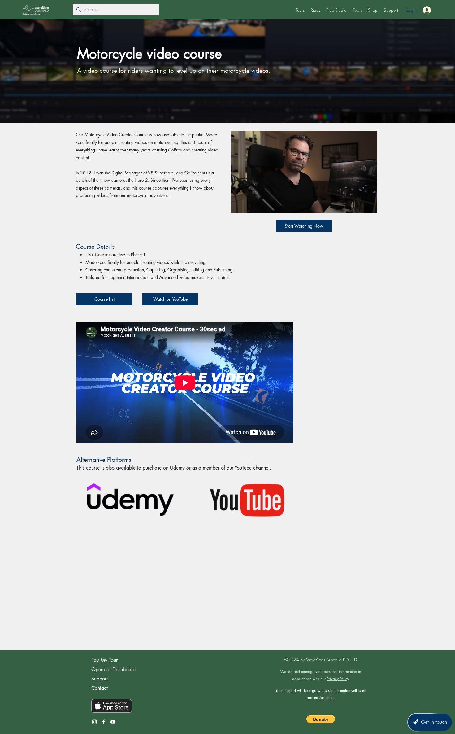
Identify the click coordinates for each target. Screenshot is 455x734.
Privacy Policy (338, 678)
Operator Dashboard (113, 669)
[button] (300, 10)
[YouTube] (113, 722)
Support (99, 678)
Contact (99, 688)
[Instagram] (94, 722)
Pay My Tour (104, 660)
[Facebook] (104, 722)
